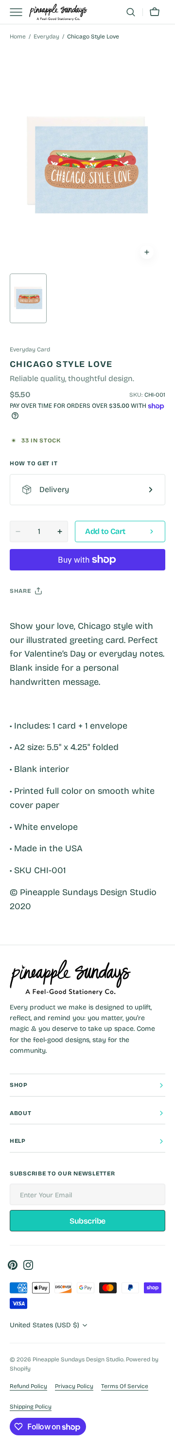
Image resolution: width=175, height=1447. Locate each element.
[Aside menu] (19, 12)
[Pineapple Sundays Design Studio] (58, 12)
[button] (130, 12)
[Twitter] (25, 615)
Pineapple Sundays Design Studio (78, 1359)
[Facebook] (43, 615)
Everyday (46, 36)
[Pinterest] (62, 615)
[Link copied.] (80, 615)
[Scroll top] (163, 1435)
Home (18, 36)
